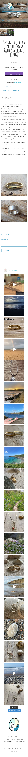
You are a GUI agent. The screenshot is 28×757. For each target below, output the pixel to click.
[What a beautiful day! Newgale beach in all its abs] (14, 673)
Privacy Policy (8, 741)
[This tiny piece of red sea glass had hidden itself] (14, 522)
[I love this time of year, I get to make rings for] (14, 565)
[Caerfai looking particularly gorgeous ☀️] (14, 457)
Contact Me (20, 741)
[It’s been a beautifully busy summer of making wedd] (14, 435)
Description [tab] (7, 86)
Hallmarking (10, 739)
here (8, 145)
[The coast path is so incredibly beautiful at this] (14, 543)
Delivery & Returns (14, 737)
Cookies (20, 739)
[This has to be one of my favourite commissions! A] (14, 370)
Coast (15, 82)
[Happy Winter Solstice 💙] (14, 306)
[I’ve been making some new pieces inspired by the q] (14, 608)
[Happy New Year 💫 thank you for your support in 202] (14, 392)
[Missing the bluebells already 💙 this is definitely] (14, 500)
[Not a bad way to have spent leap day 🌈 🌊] (14, 349)
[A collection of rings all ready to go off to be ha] (14, 284)
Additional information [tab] (11, 90)
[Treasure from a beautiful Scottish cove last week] (14, 414)
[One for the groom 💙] (14, 478)
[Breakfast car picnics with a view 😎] (14, 586)
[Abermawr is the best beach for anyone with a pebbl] (14, 629)
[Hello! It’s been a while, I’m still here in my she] (14, 327)
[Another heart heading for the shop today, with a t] (14, 694)
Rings (19, 82)
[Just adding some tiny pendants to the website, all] (14, 651)
